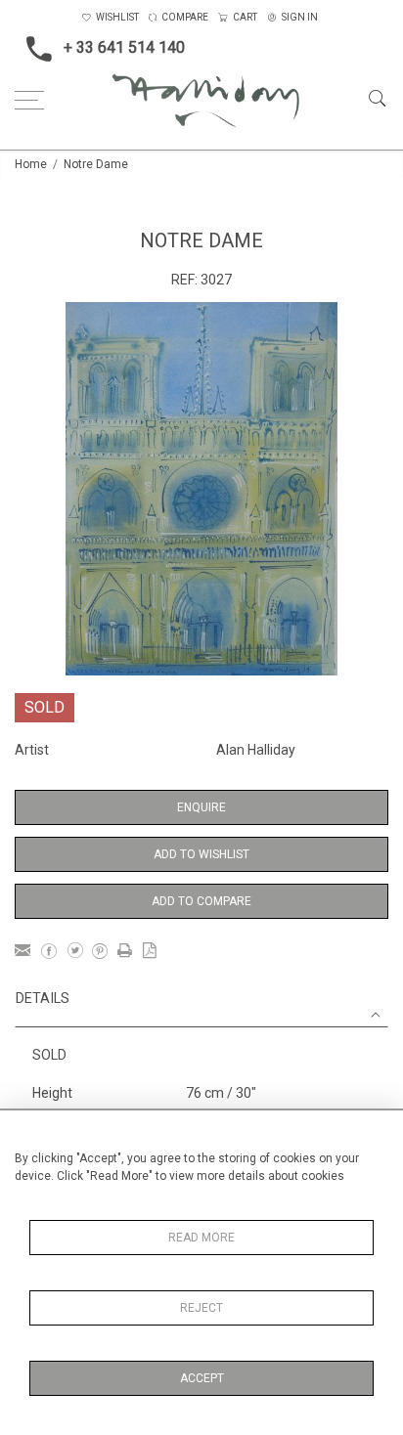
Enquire (201, 807)
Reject (201, 1308)
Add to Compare (201, 901)
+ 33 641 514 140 (124, 47)
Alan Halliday (255, 750)
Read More (201, 1237)
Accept (202, 1378)
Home (31, 164)
